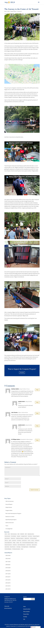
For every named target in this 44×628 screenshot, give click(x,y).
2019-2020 (8, 567)
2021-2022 (8, 561)
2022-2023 (8, 558)
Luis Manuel (37, 540)
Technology (18, 546)
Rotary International (8, 544)
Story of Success (12, 546)
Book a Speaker (26, 611)
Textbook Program (32, 546)
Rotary (36, 542)
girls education (7, 538)
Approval (18, 536)
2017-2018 (8, 573)
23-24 (6, 534)
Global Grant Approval (19, 538)
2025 (26, 534)
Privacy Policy (26, 614)
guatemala (14, 540)
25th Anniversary (10, 501)
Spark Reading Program (11, 519)
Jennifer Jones (24, 540)
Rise (20, 542)
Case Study (30, 536)
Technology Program (24, 546)
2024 (18, 534)
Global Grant (13, 538)
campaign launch (24, 536)
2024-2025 (22, 534)
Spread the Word (26, 609)
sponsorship (7, 546)
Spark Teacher (34, 544)
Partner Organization (8, 542)
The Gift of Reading (8, 548)
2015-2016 (8, 579)
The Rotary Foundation (16, 548)
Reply (37, 389)
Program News (13, 11)
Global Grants (9, 507)
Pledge (14, 542)
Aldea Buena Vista (31, 534)
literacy (32, 540)
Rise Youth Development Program (13, 513)
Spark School (29, 544)
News (24, 606)
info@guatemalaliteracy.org (10, 598)
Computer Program (36, 536)
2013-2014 (8, 586)
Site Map (25, 616)
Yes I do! (22, 372)
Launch (29, 540)
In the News (19, 540)
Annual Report (9, 504)
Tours (7, 525)
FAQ (24, 619)
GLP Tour (6, 540)
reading (17, 542)
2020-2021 (8, 564)
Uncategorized (9, 528)
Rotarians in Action (10, 516)
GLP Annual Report (33, 538)
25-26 (9, 534)
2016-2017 (8, 576)
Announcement (7, 536)
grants (10, 540)
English (34, 626)
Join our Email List (8, 608)
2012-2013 (8, 589)
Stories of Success (10, 522)
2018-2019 (8, 570)
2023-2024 (8, 555)
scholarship (15, 544)
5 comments (19, 11)
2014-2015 (8, 583)
